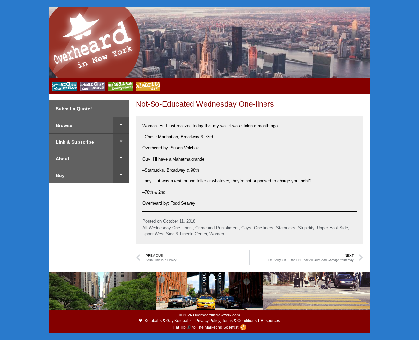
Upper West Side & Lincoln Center (174, 233)
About (62, 158)
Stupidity (306, 227)
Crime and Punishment (217, 227)
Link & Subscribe (75, 141)
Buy (60, 175)
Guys (246, 227)
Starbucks (285, 227)
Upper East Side (332, 227)
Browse (64, 125)
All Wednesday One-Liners (167, 227)
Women (217, 233)
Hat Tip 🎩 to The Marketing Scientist (205, 327)
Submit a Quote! (74, 108)
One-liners (263, 227)
